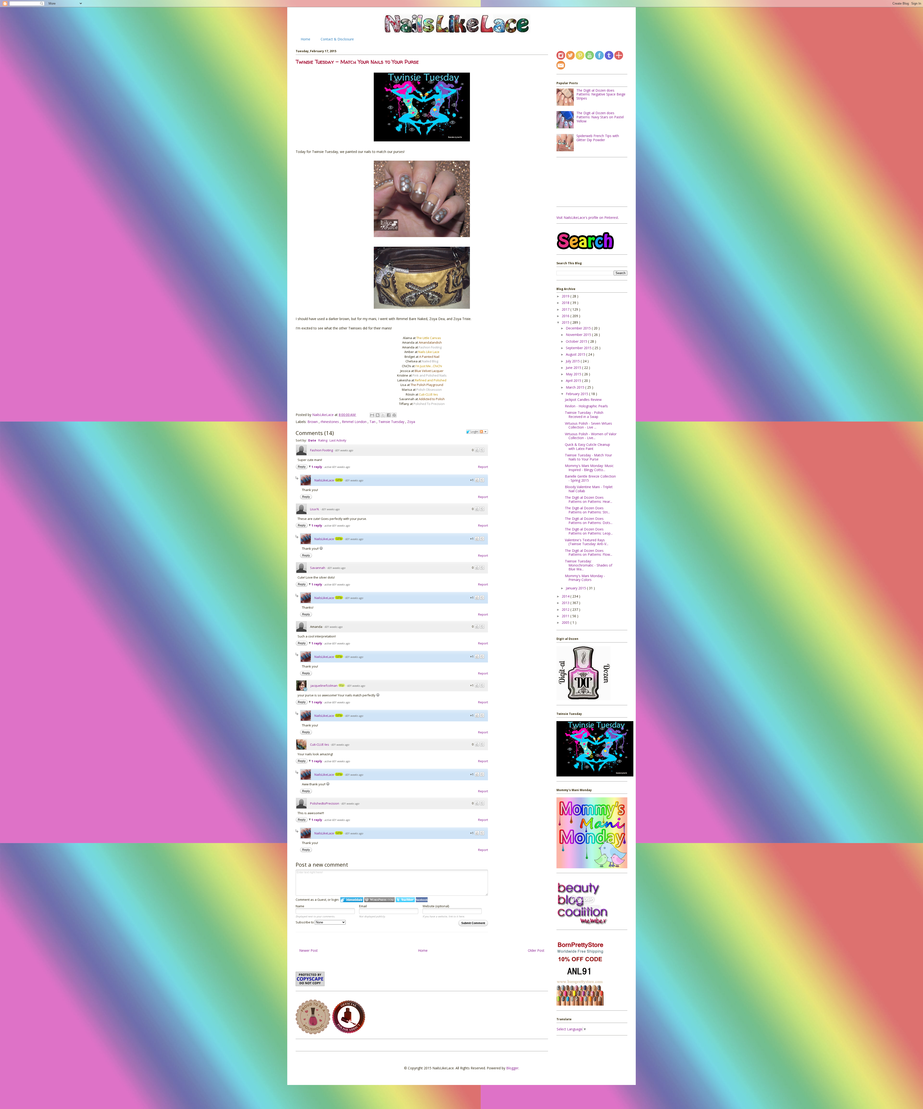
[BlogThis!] (377, 415)
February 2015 (577, 393)
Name (300, 906)
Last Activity (338, 440)
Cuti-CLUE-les (319, 744)
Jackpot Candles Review (583, 399)
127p (339, 480)
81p (341, 685)
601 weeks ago (344, 450)
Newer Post (308, 950)
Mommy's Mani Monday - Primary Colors (585, 577)
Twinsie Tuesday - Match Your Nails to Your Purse (588, 457)
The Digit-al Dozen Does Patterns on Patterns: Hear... (588, 499)
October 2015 (577, 341)
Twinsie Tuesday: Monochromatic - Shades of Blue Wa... (588, 565)
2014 (566, 596)
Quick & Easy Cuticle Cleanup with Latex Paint (587, 446)
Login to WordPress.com (379, 899)
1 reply (317, 467)
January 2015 (576, 588)
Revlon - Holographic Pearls (586, 406)
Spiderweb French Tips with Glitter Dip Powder (597, 137)
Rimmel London (355, 421)
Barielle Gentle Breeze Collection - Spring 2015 (590, 478)
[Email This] (372, 415)
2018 (566, 302)
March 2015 (575, 387)
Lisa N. (314, 509)
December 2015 (579, 328)
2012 (566, 609)
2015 (566, 322)
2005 (566, 622)
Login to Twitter (405, 899)
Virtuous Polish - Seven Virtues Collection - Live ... (588, 425)
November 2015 (579, 334)
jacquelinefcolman (324, 685)
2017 (566, 309)
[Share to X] (383, 415)
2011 (566, 616)
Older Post (536, 950)
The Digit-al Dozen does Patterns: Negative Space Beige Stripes (600, 94)
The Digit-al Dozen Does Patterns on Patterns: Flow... (588, 552)
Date (312, 440)
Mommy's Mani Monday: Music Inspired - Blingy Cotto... (589, 467)
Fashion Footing (321, 450)
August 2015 (576, 354)
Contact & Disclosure (337, 39)
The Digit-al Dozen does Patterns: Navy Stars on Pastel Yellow (600, 117)
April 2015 (574, 380)
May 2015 (574, 374)
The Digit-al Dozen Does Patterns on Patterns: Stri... (587, 510)
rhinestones (330, 421)
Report (483, 467)
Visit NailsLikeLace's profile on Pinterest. (587, 217)
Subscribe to (305, 922)
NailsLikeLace (323, 414)
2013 (566, 602)
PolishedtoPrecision (324, 803)
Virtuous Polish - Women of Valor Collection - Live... (591, 436)
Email (363, 906)
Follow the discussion (483, 431)
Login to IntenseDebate (351, 899)
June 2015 (574, 367)
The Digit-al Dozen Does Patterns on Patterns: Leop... (589, 531)
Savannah (317, 568)
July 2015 (573, 361)
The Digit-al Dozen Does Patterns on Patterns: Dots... (588, 520)
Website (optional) (436, 906)
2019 (566, 296)
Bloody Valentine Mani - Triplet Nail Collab (589, 489)
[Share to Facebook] (388, 415)
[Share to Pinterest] (394, 415)
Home (305, 39)
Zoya (411, 421)
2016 (566, 316)
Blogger (512, 1068)
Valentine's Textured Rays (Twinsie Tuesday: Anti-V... (586, 542)
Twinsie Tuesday (391, 421)
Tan (372, 421)
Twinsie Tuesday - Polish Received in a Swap (584, 414)
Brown (313, 421)
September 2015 (579, 348)
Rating (322, 440)
